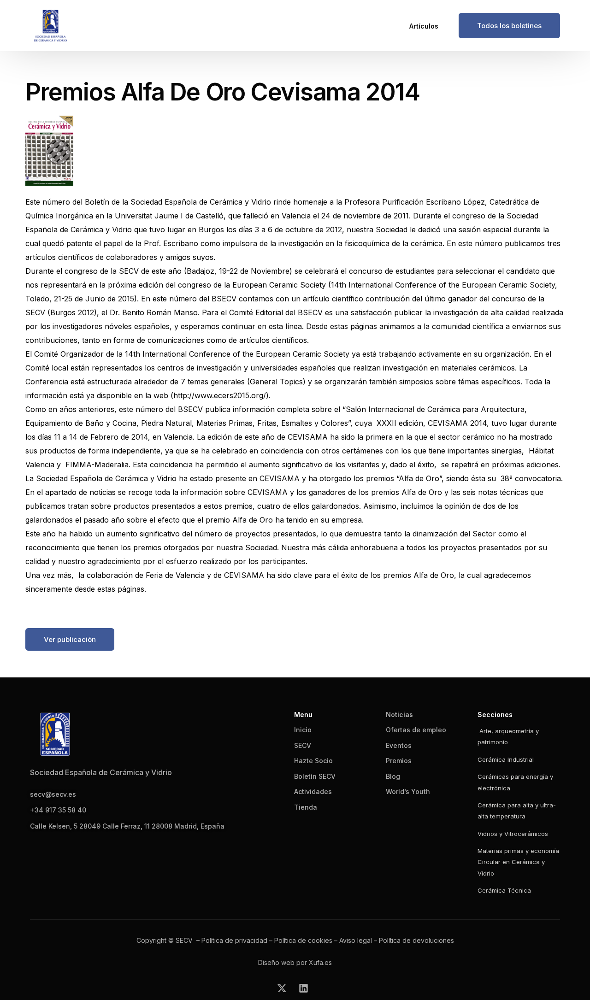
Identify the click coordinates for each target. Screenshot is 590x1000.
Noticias (399, 714)
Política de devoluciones (416, 940)
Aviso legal (355, 940)
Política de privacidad (234, 940)
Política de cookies (303, 940)
